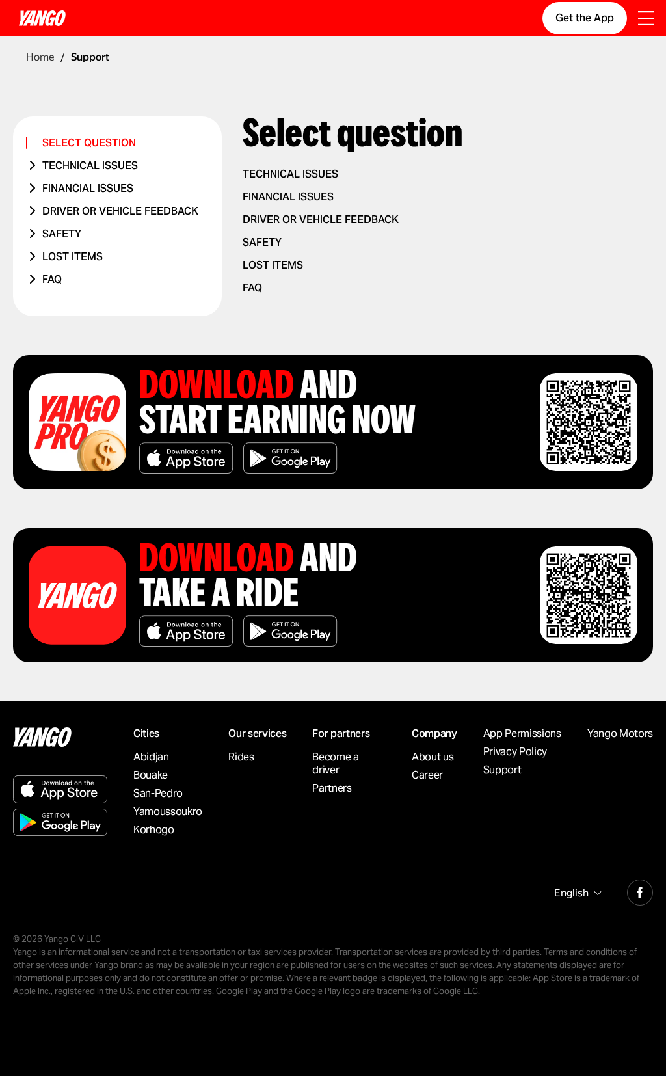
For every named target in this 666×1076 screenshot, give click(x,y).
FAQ (52, 279)
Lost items (72, 256)
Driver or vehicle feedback (120, 211)
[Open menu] (646, 19)
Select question (89, 143)
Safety (61, 234)
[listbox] (576, 893)
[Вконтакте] (640, 891)
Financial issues (87, 188)
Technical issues (90, 165)
